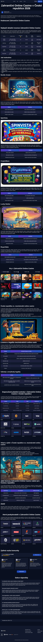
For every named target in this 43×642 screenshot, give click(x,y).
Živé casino (15, 271)
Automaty (36, 271)
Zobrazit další (21, 571)
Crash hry (26, 271)
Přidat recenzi (37, 554)
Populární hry (5, 271)
